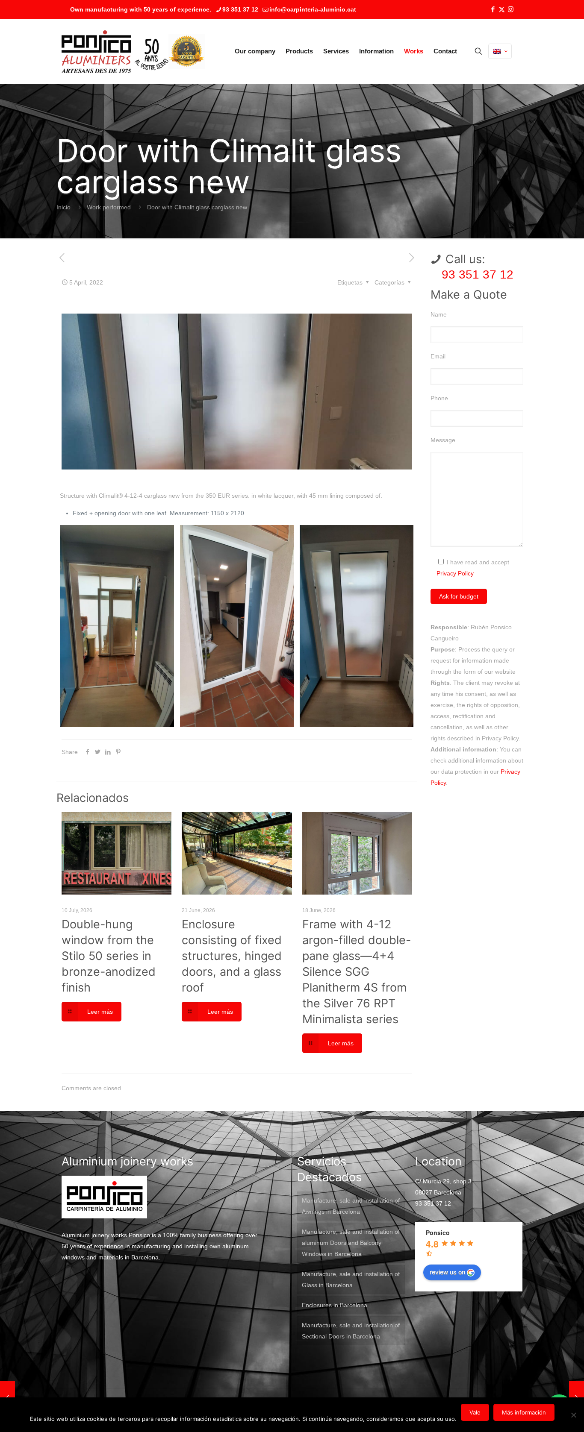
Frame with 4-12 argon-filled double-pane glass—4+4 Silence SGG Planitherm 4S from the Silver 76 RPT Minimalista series (356, 971)
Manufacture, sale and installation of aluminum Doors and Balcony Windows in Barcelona (351, 1242)
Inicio (63, 207)
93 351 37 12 (240, 9)
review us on (447, 1271)
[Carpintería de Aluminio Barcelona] (115, 51)
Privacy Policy (455, 573)
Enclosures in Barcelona (334, 1305)
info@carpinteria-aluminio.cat (312, 9)
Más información (524, 1412)
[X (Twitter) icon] (501, 9)
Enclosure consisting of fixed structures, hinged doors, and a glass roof (232, 956)
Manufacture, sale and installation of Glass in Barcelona (351, 1279)
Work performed (109, 207)
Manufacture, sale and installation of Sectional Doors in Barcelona (351, 1331)
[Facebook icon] (493, 9)
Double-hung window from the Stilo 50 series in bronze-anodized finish (109, 956)
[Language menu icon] (500, 51)
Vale (475, 1412)
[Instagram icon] (510, 9)
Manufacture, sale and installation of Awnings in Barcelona (351, 1206)
